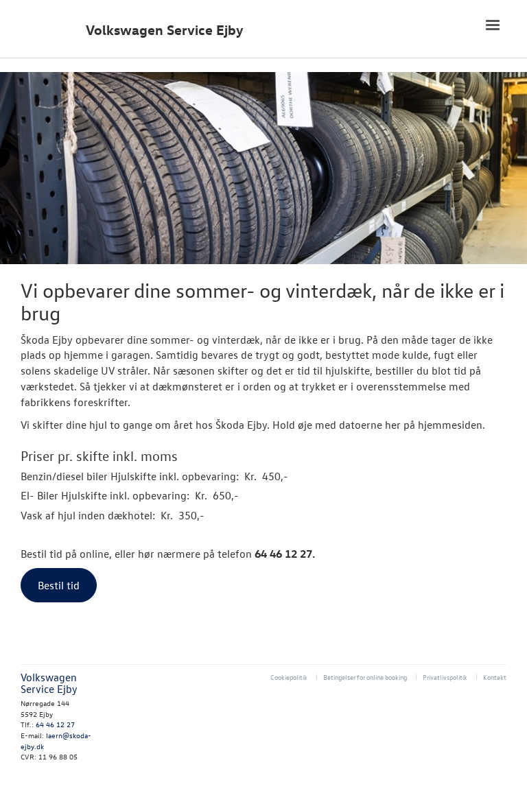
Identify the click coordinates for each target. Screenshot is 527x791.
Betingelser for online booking (365, 677)
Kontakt (494, 677)
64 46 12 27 (55, 724)
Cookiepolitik (288, 677)
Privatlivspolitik (445, 677)
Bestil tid (59, 585)
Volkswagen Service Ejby (165, 30)
